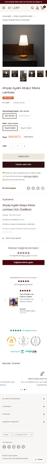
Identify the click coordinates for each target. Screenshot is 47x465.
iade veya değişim (30, 176)
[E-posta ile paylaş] (42, 188)
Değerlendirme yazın (23, 262)
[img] (23, 281)
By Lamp (6, 103)
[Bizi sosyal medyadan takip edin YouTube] (14, 447)
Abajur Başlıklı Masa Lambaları (16, 20)
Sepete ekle (23, 156)
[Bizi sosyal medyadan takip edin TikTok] (18, 447)
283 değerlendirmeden (23, 285)
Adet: (5, 146)
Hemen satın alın (23, 165)
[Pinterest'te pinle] (33, 188)
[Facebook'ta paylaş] (28, 188)
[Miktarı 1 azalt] (11, 146)
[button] (5, 299)
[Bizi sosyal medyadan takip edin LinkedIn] (23, 447)
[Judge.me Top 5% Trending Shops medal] (36, 341)
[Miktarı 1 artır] (24, 146)
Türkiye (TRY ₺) (22, 434)
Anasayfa (7, 16)
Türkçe (6, 434)
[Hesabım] (37, 8)
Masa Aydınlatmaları (23, 16)
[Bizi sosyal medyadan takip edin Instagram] (9, 447)
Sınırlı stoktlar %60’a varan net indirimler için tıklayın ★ (23, 2)
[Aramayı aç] (32, 8)
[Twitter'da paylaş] (38, 188)
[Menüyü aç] (4, 8)
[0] (42, 7)
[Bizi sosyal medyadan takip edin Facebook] (4, 447)
